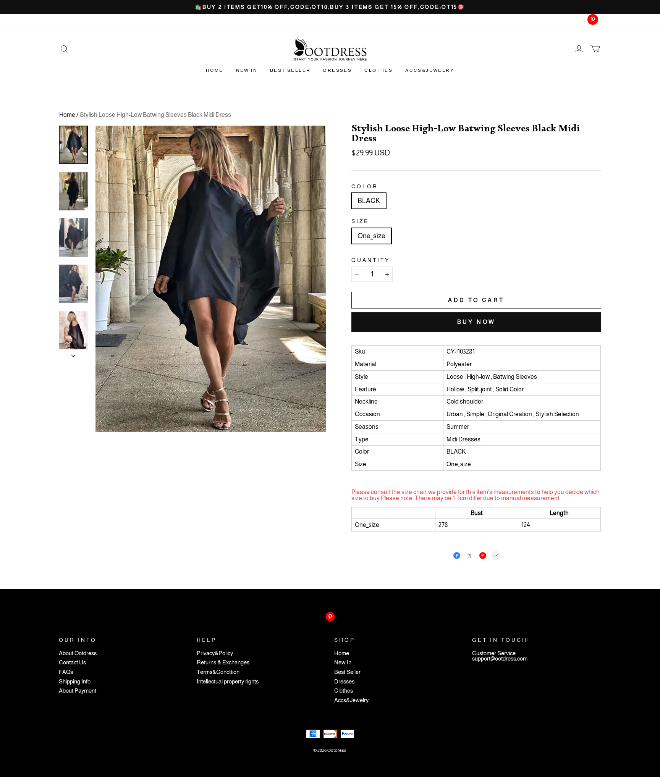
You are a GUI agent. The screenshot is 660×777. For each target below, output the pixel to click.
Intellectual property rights (228, 682)
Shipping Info (75, 682)
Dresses (337, 70)
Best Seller (290, 70)
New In (246, 70)
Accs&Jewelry (429, 70)
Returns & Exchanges (223, 663)
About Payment (77, 691)
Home (214, 70)
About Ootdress (78, 653)
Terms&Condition (218, 672)
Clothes (378, 70)
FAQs (66, 672)
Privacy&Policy (215, 653)
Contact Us (72, 663)
